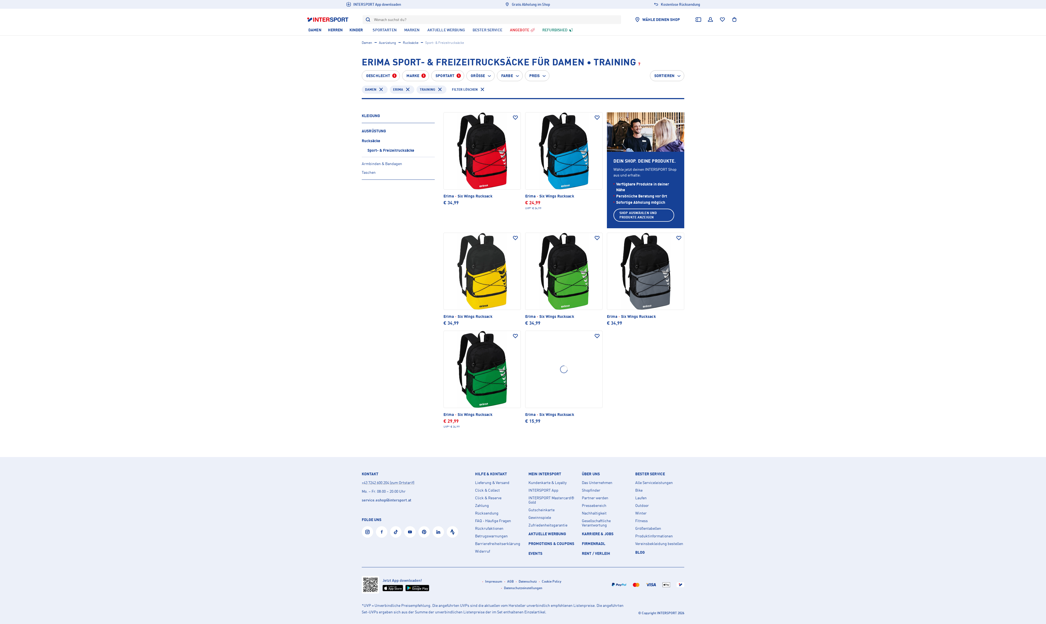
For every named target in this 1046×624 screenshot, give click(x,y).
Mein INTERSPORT (544, 474)
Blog (640, 552)
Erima (398, 89)
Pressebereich (594, 505)
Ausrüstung (387, 43)
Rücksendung (486, 513)
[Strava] (452, 532)
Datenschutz (528, 581)
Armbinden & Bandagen (382, 163)
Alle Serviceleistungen (654, 482)
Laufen (641, 498)
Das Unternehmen (597, 482)
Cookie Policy (551, 581)
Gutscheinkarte (541, 510)
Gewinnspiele (539, 517)
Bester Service (650, 474)
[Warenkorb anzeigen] (734, 19)
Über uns (591, 474)
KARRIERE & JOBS (597, 533)
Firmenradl (594, 543)
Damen (367, 43)
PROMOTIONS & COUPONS (551, 543)
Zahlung (482, 505)
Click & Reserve (488, 498)
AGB (510, 581)
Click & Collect (487, 490)
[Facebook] (381, 532)
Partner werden (595, 498)
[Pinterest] (424, 532)
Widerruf (482, 551)
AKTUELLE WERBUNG (547, 533)
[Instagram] (367, 532)
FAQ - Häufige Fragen (493, 521)
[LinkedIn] (438, 532)
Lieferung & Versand (492, 482)
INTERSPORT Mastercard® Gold (551, 500)
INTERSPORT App (543, 490)
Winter (641, 513)
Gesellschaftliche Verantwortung (596, 523)
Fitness (641, 521)
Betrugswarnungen (491, 536)
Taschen (369, 172)
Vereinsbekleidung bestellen (659, 543)
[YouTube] (410, 532)
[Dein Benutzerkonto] (710, 19)
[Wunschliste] (722, 19)
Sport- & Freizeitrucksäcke (390, 150)
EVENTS (535, 553)
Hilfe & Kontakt (491, 474)
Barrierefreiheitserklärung (497, 543)
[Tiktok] (396, 532)
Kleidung (371, 115)
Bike (639, 490)
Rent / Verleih (596, 553)
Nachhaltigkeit (594, 513)
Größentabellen (648, 528)
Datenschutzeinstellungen (523, 588)
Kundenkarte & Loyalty (547, 482)
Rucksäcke (410, 43)
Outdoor (642, 505)
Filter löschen (465, 89)
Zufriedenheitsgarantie (547, 525)
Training (427, 89)
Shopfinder (591, 490)
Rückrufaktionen (489, 528)
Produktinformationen (654, 536)
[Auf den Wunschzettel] (515, 117)
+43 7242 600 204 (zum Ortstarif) (388, 482)
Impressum (493, 581)
